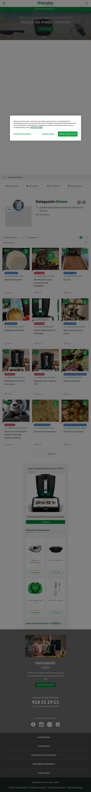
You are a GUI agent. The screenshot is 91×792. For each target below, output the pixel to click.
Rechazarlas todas (48, 134)
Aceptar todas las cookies (67, 134)
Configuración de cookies (22, 133)
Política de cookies (36, 127)
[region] (45, 128)
